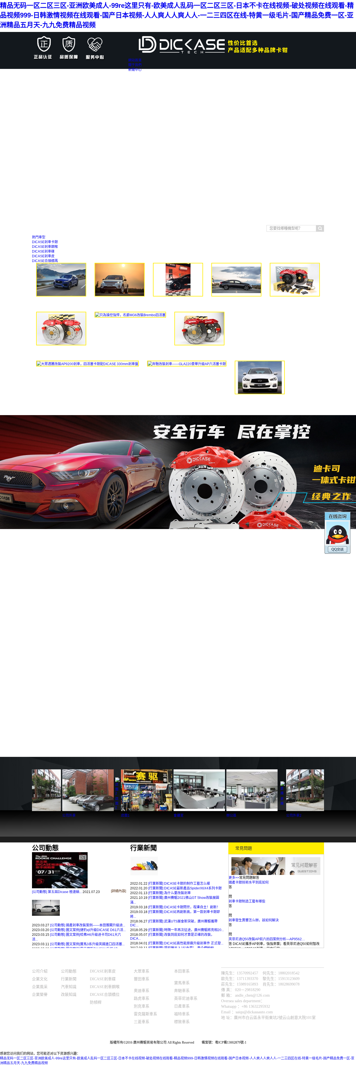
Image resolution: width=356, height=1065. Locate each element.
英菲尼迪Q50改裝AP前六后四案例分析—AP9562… (267, 923)
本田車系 (182, 971)
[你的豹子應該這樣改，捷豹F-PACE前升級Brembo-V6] (61, 295)
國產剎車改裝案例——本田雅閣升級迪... (95, 925)
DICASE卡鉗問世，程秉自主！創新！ (192, 907)
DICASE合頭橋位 (105, 994)
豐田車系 (93, 229)
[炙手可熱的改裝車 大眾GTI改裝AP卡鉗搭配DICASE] (178, 295)
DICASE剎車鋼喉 (105, 987)
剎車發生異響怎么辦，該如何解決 (254, 904)
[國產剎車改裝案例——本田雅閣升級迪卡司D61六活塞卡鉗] (46, 920)
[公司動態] (39, 892)
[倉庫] (246, 793)
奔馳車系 (182, 991)
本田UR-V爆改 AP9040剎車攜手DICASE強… (262, 942)
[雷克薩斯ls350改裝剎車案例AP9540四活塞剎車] (61, 344)
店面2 (80, 803)
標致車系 (182, 1022)
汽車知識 (69, 987)
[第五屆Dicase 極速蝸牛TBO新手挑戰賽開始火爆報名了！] (60, 887)
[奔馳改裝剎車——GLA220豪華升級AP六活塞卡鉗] (186, 364)
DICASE (97, 962)
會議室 (142, 815)
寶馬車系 (76, 229)
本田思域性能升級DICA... (236, 304)
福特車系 (182, 1014)
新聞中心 (69, 962)
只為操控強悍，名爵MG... (130, 325)
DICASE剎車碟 (103, 979)
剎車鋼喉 (109, 229)
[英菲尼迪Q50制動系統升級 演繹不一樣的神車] (260, 393)
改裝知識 (68, 994)
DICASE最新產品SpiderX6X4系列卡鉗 (193, 888)
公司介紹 (40, 971)
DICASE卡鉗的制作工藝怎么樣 (187, 884)
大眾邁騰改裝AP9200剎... (87, 373)
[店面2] (81, 793)
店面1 (89, 815)
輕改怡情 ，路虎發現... (119, 304)
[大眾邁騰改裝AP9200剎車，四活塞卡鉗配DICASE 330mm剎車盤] (87, 364)
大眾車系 (59, 229)
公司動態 (68, 971)
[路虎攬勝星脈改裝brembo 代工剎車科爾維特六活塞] (295, 295)
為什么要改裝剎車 (177, 893)
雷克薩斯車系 (145, 1014)
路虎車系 (141, 998)
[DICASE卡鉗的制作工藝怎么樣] (144, 879)
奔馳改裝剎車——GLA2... (187, 373)
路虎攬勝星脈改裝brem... (295, 304)
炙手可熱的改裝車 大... (178, 304)
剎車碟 (137, 229)
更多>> (234, 878)
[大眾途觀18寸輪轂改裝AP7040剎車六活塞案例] (199, 344)
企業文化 (40, 979)
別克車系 (141, 1006)
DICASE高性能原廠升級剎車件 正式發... (193, 943)
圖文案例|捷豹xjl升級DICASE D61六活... (96, 930)
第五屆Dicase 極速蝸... (65, 892)
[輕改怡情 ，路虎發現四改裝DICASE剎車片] (120, 295)
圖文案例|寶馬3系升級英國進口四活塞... (95, 944)
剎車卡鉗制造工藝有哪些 (247, 885)
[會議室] (162, 810)
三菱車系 (141, 1022)
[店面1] (110, 810)
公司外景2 (257, 815)
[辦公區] (215, 810)
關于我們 (40, 962)
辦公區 (195, 815)
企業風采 (40, 987)
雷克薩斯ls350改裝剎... (61, 353)
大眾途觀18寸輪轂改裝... (199, 353)
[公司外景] (51, 810)
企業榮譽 (40, 994)
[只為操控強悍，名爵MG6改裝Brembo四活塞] (130, 315)
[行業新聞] (155, 884)
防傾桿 (96, 1002)
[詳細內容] (118, 891)
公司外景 (32, 815)
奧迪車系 (141, 991)
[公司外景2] (275, 810)
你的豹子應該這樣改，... (61, 304)
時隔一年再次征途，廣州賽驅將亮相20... (194, 930)
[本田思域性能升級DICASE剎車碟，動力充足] (236, 295)
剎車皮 (124, 229)
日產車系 (182, 1006)
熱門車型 (142, 962)
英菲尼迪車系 (185, 998)
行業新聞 (68, 979)
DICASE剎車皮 (103, 971)
